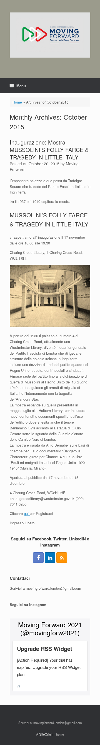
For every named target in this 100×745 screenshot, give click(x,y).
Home (17, 102)
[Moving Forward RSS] (61, 557)
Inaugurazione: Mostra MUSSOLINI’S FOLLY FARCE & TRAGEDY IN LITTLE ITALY (49, 149)
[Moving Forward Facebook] (38, 557)
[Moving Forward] (50, 35)
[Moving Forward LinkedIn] (50, 557)
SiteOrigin (46, 734)
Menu (21, 85)
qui (27, 513)
